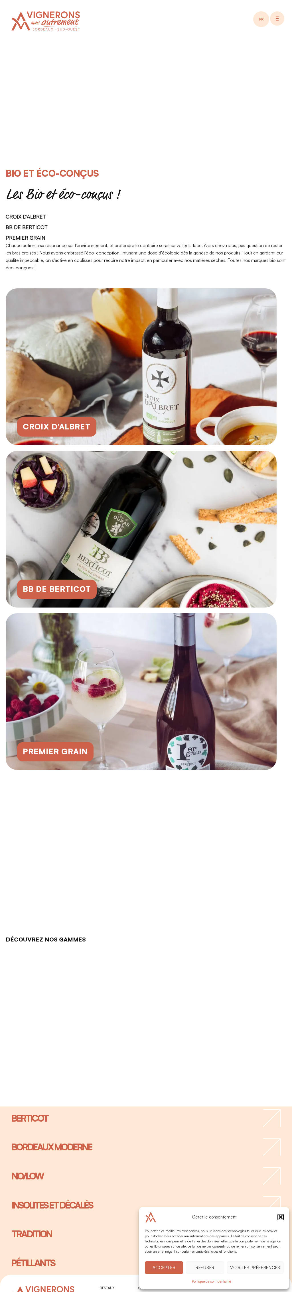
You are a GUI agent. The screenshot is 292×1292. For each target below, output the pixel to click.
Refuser (205, 1267)
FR (261, 19)
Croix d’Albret (26, 217)
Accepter (164, 1267)
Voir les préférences (255, 1267)
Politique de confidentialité (211, 1281)
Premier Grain (25, 238)
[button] (280, 1217)
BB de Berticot (27, 227)
